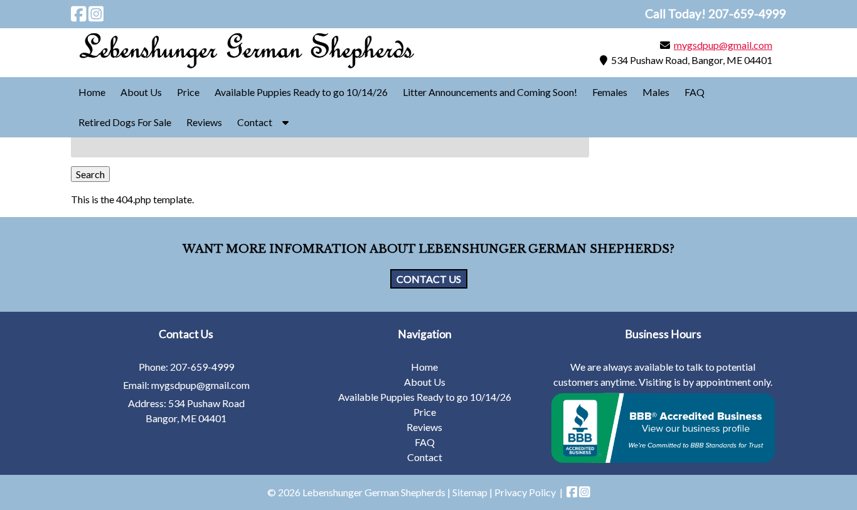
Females (609, 92)
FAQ (694, 92)
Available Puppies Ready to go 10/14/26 (301, 92)
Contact (254, 122)
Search (90, 174)
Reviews (204, 122)
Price (188, 92)
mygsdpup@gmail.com (723, 45)
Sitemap (469, 492)
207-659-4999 (202, 367)
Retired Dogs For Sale (124, 122)
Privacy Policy (525, 492)
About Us (141, 92)
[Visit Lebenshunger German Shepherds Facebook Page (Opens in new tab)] (79, 14)
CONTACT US (429, 279)
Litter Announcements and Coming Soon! (490, 92)
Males (655, 92)
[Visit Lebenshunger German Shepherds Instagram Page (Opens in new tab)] (96, 14)
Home (91, 92)
